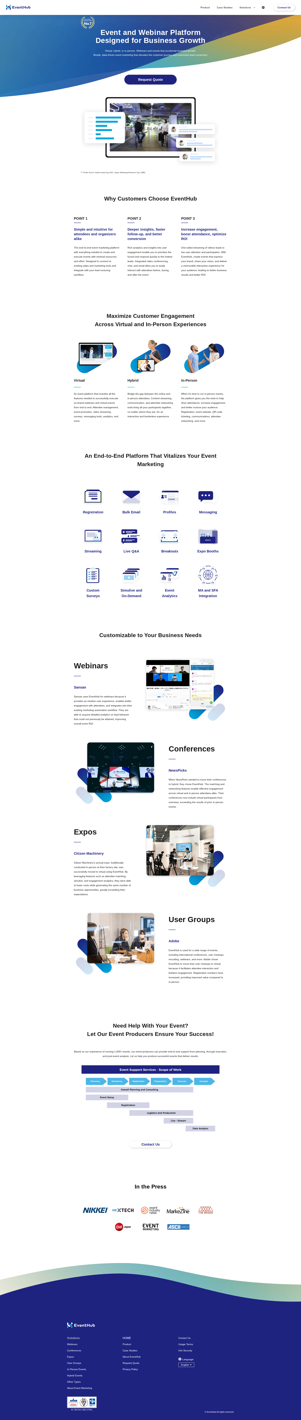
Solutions (245, 7)
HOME (127, 1338)
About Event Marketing (79, 1388)
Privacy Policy (130, 1369)
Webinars (72, 1344)
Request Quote (131, 1363)
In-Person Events (76, 1369)
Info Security (185, 1350)
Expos (70, 1357)
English (185, 1364)
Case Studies (225, 7)
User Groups (74, 1363)
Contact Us (284, 7)
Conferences (74, 1350)
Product (205, 7)
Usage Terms (185, 1344)
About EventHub (132, 1357)
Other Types (74, 1382)
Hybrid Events (74, 1375)
